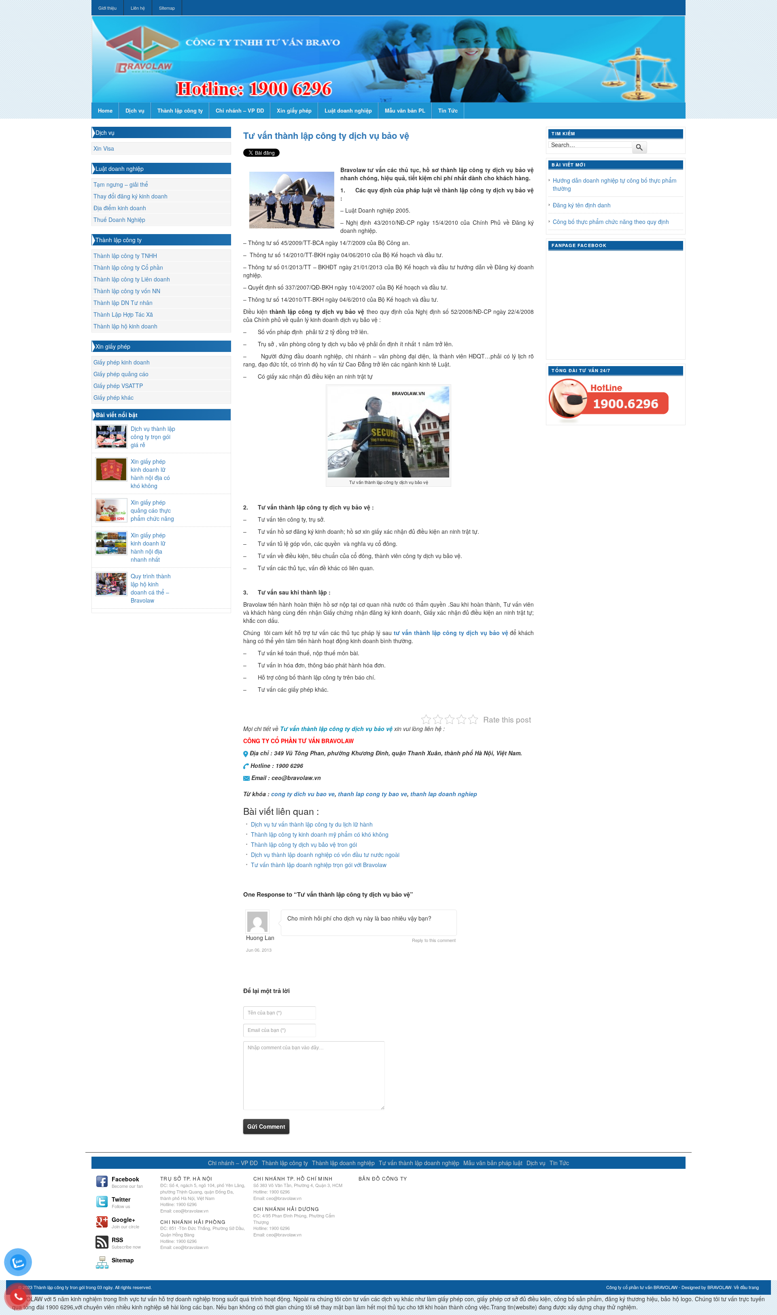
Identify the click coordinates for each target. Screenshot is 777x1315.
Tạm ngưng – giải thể (120, 184)
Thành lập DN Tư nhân (123, 302)
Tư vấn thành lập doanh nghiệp (419, 1163)
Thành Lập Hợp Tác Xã (123, 314)
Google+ (125, 1221)
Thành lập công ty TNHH (125, 255)
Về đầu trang (746, 1287)
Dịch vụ (134, 110)
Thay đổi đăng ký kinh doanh (130, 196)
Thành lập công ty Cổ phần (128, 267)
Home (105, 110)
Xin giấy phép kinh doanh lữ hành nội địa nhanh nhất (148, 547)
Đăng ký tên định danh (582, 205)
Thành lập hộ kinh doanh (125, 326)
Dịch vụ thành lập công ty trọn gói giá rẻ (153, 436)
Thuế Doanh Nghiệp (119, 219)
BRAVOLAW (719, 1287)
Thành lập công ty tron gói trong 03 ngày (73, 1287)
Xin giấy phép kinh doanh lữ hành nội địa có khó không (150, 473)
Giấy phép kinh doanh (121, 362)
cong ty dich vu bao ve (303, 794)
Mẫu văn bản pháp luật (492, 1163)
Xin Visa (103, 148)
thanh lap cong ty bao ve (372, 794)
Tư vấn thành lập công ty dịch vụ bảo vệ (326, 135)
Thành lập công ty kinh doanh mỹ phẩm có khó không (319, 834)
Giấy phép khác (113, 397)
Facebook (127, 1181)
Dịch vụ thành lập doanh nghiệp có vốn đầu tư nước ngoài (325, 854)
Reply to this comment (434, 940)
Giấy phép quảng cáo (121, 374)
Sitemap (167, 7)
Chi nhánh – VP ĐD (240, 110)
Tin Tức (448, 110)
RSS (126, 1242)
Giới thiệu (107, 7)
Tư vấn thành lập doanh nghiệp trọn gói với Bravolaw (318, 865)
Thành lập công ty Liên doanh (131, 279)
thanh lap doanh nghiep (443, 794)
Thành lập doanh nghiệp (343, 1163)
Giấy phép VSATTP (118, 385)
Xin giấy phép (294, 110)
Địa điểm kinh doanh (119, 208)
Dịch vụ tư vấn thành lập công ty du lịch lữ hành (312, 824)
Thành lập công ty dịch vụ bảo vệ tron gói (304, 844)
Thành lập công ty (180, 110)
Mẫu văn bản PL (405, 110)
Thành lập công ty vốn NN (126, 291)
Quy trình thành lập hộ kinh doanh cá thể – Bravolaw (151, 588)
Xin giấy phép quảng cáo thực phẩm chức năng (152, 510)
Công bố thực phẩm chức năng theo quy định (611, 221)
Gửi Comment (266, 1126)
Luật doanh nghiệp (348, 110)
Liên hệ (138, 7)
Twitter (121, 1201)
